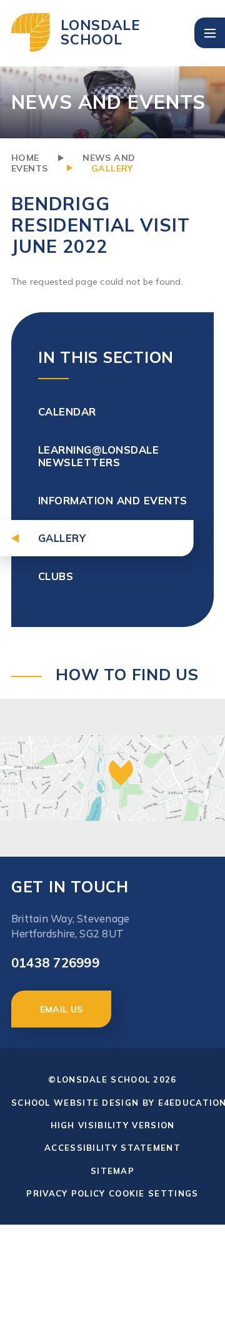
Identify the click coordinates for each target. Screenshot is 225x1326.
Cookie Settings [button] (154, 1193)
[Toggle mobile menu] (209, 33)
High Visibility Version (113, 1125)
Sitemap (112, 1171)
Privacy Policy (65, 1193)
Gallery (112, 168)
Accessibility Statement (112, 1148)
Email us (61, 1009)
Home (25, 157)
